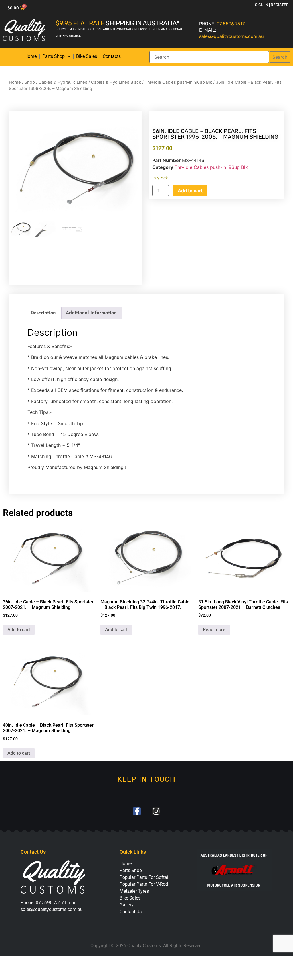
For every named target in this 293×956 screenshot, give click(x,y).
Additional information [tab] (91, 313)
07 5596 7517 (231, 23)
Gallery (127, 905)
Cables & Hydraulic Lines (63, 82)
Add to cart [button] (18, 629)
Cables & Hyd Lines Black (116, 82)
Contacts (112, 56)
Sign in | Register (272, 5)
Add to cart (190, 190)
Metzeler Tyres (134, 891)
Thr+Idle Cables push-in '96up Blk (178, 82)
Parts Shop (53, 56)
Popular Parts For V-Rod (144, 884)
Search (279, 57)
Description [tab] (43, 313)
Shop (30, 82)
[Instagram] (156, 811)
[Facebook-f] (137, 811)
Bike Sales (86, 56)
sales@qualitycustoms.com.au (231, 36)
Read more (214, 629)
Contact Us (131, 911)
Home (31, 56)
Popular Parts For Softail (144, 877)
